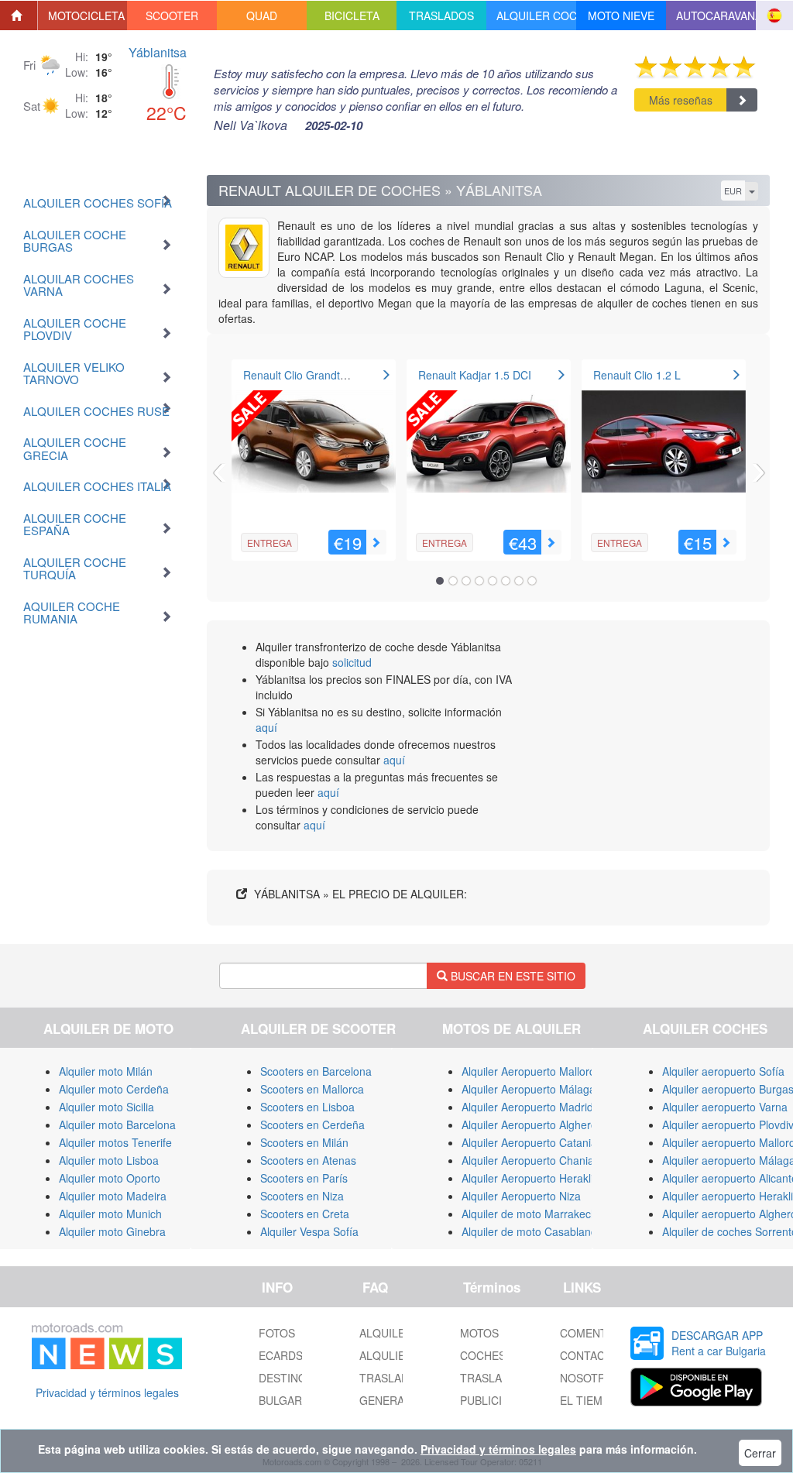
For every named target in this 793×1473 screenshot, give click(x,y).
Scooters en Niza (302, 1195)
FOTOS (277, 1333)
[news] (107, 1343)
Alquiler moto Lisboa (109, 1160)
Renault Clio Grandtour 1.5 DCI (319, 375)
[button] (83, 15)
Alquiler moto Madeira (112, 1195)
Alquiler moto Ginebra (112, 1231)
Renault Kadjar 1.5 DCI (474, 375)
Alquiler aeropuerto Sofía (723, 1071)
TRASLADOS (492, 1377)
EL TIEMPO (589, 1400)
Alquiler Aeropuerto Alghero (529, 1124)
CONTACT (586, 1355)
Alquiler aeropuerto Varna (725, 1106)
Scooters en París (304, 1178)
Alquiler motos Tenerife (115, 1142)
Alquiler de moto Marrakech (529, 1213)
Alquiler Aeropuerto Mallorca (531, 1071)
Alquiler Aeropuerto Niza (521, 1195)
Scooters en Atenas (308, 1160)
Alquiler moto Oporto (109, 1178)
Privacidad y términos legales (107, 1392)
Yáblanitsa (158, 52)
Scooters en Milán (304, 1142)
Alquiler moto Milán (106, 1071)
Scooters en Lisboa (307, 1106)
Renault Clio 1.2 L (637, 375)
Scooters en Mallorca (312, 1089)
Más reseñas (680, 100)
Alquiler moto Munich (110, 1213)
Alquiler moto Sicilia (106, 1106)
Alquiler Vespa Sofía (309, 1231)
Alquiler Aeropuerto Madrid (527, 1106)
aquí (266, 727)
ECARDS (281, 1355)
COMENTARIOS (600, 1333)
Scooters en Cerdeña (312, 1124)
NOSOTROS (590, 1377)
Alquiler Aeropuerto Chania (528, 1160)
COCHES (483, 1355)
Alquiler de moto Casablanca (532, 1231)
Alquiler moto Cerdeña (114, 1089)
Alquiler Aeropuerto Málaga (529, 1089)
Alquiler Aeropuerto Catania (529, 1142)
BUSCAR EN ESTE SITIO (511, 976)
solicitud (352, 662)
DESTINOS (286, 1377)
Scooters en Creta (304, 1213)
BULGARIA (285, 1400)
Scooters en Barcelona (316, 1071)
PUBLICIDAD (492, 1400)
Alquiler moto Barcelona (117, 1124)
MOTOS (479, 1333)
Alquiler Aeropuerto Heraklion (534, 1178)
